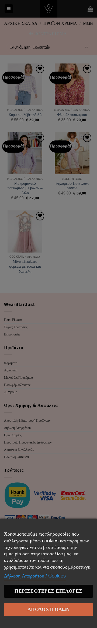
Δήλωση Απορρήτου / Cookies (35, 576)
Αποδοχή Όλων (48, 609)
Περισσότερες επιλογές (48, 591)
